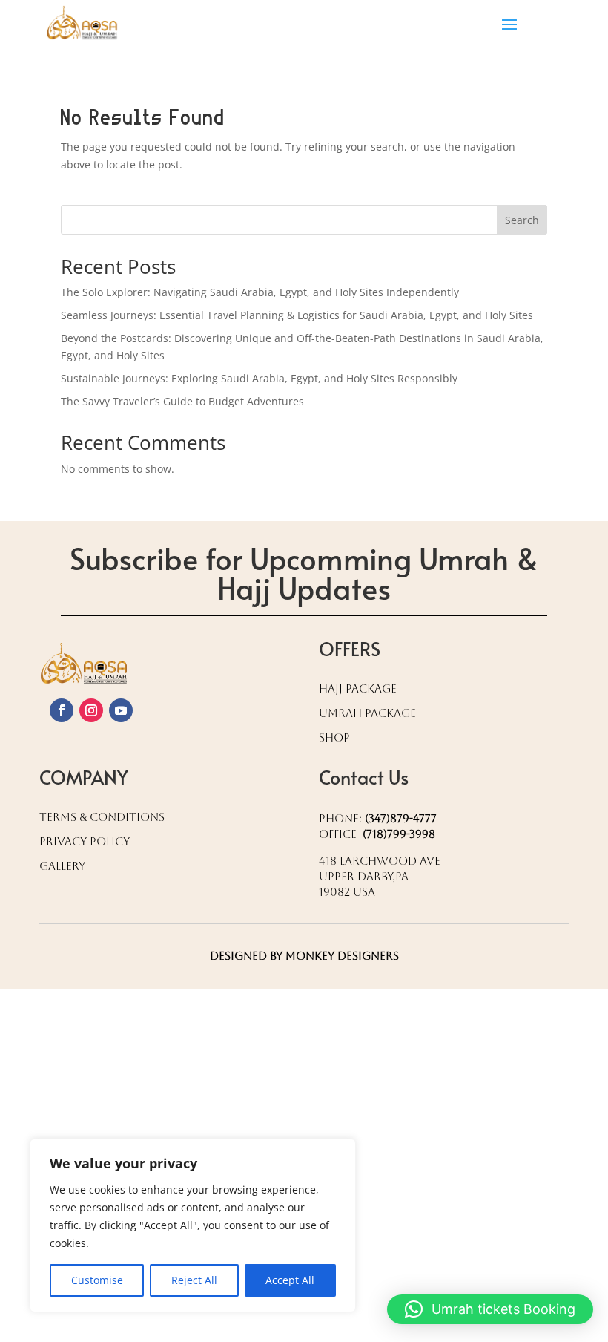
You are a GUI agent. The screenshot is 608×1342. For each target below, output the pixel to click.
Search (522, 220)
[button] (490, 1309)
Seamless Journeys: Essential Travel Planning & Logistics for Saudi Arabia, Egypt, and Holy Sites (297, 315)
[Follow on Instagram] (91, 710)
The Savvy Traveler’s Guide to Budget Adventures (182, 401)
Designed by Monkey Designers (304, 955)
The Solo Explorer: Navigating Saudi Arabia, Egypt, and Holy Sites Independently (260, 292)
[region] (193, 1225)
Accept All (289, 1280)
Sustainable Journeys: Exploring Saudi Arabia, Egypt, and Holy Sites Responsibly (259, 378)
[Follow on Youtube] (121, 710)
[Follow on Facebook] (61, 710)
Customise (97, 1280)
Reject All (194, 1280)
